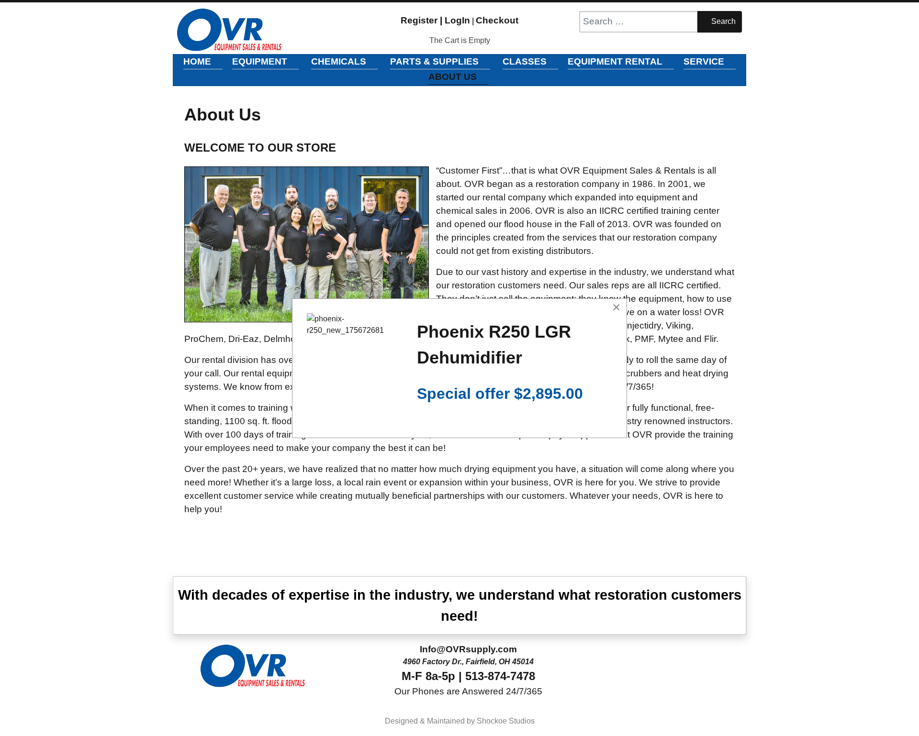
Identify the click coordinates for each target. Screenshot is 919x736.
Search (722, 21)
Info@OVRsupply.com (468, 649)
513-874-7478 (500, 676)
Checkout (497, 20)
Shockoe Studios (506, 721)
